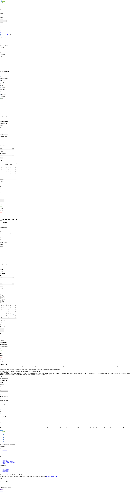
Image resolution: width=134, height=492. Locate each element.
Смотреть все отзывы (4, 134)
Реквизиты (4, 463)
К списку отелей (4, 34)
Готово (2, 286)
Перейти (2, 483)
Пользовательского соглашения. (51, 476)
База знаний (5, 450)
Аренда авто (5, 453)
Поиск (8, 34)
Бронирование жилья (6, 454)
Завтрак (1, 246)
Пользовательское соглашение (8, 461)
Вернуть (1, 489)
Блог (3, 452)
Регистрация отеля (6, 470)
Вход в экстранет (6, 469)
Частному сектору (6, 471)
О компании (5, 460)
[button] (1, 58)
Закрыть (1, 491)
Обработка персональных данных (9, 462)
